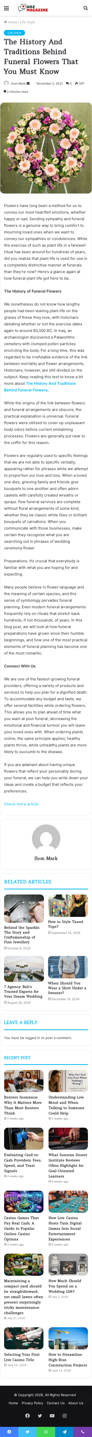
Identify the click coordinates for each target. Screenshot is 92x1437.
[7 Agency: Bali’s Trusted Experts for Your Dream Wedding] (24, 969)
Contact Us (56, 1403)
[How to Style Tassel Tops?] (68, 906)
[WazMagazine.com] (33, 8)
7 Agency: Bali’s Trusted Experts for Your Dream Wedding (23, 991)
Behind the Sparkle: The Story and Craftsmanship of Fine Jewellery (22, 934)
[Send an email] (28, 83)
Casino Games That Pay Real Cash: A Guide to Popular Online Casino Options (21, 1228)
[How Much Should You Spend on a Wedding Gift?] (68, 1265)
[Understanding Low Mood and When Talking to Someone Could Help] (68, 1081)
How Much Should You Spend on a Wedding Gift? (65, 1286)
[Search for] (85, 9)
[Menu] (6, 9)
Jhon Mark (45, 858)
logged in (32, 1038)
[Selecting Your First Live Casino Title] (23, 1338)
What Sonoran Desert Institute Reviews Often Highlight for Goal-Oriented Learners (68, 1165)
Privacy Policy (32, 1403)
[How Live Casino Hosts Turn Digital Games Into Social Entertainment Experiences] (68, 1202)
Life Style (27, 22)
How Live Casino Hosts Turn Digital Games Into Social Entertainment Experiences (65, 1228)
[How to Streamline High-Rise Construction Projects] (68, 1338)
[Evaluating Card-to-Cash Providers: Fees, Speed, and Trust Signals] (23, 1139)
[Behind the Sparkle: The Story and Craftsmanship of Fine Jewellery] (24, 909)
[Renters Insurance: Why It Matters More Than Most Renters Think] (23, 1081)
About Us (75, 1403)
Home (12, 22)
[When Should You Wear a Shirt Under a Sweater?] (68, 967)
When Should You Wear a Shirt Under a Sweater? (67, 988)
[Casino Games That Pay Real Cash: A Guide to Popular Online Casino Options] (23, 1202)
